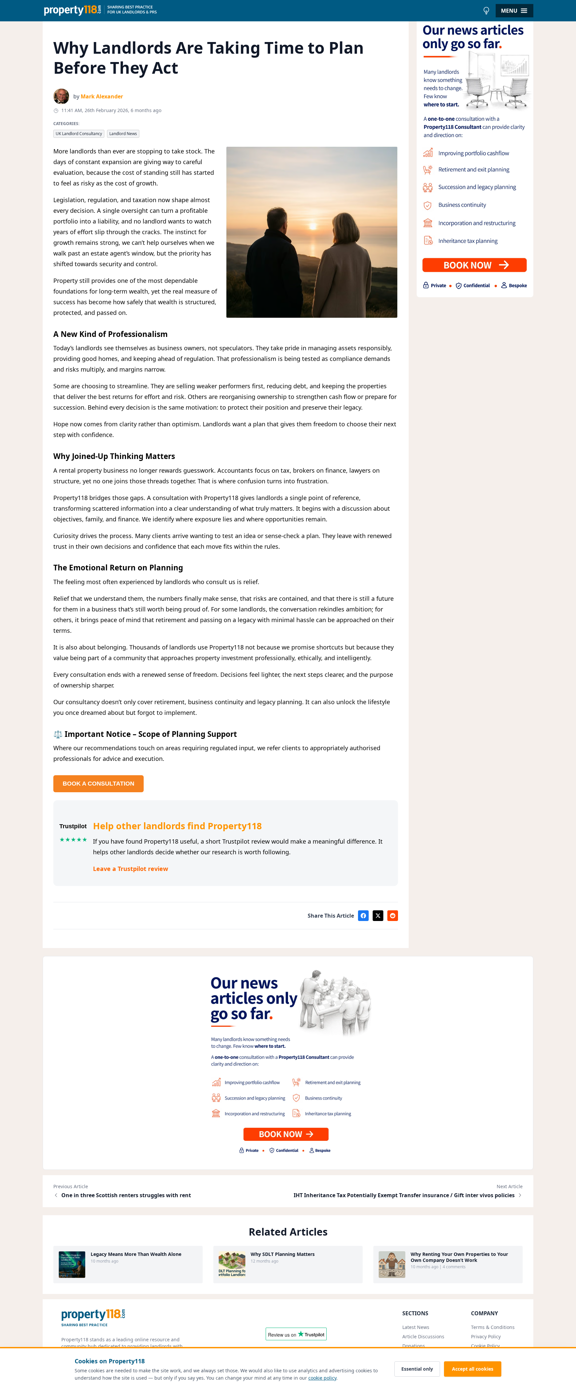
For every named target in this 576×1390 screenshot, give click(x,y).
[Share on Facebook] (363, 915)
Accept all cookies (472, 1369)
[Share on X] (378, 915)
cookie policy (322, 1378)
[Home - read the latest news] (261, 10)
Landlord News (123, 133)
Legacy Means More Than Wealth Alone (136, 1254)
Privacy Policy (486, 1336)
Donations (413, 1346)
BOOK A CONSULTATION (98, 783)
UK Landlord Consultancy (79, 133)
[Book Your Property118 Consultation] (475, 156)
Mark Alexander (102, 96)
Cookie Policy (485, 1346)
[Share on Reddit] (392, 915)
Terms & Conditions (493, 1327)
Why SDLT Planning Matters (283, 1254)
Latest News (415, 1327)
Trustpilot (73, 826)
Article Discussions (423, 1336)
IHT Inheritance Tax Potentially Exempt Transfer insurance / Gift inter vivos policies (404, 1195)
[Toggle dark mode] (486, 10)
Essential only (417, 1369)
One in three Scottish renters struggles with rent (126, 1195)
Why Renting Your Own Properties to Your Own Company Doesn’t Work (459, 1257)
